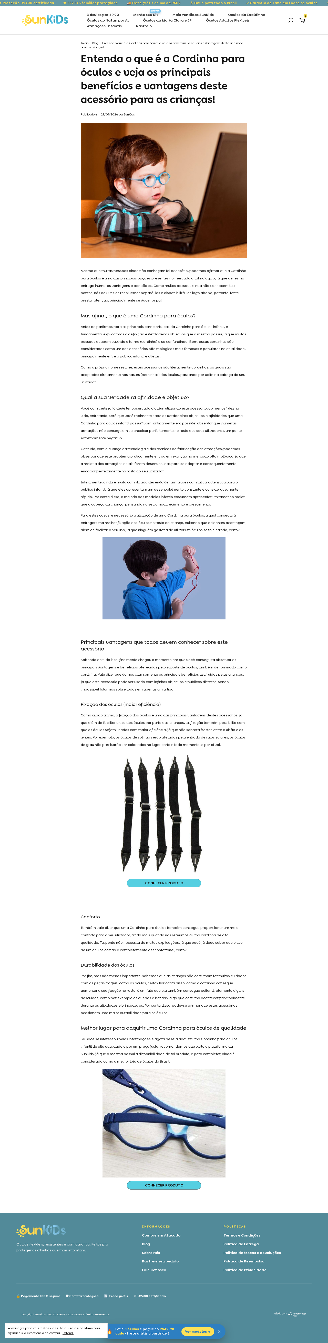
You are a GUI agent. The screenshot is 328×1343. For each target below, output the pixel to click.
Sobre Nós (151, 1252)
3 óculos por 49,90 (103, 14)
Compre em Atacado (161, 1235)
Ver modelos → (198, 1331)
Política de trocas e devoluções (252, 1252)
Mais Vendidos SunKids (193, 14)
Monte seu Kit (145, 14)
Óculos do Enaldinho (246, 14)
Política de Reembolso (243, 1261)
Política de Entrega (241, 1244)
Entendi (68, 1333)
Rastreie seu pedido (160, 1261)
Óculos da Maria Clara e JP (167, 20)
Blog (95, 43)
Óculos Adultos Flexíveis (228, 20)
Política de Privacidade (244, 1270)
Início (84, 43)
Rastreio (144, 26)
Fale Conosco (154, 1270)
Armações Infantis (104, 26)
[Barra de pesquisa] (290, 21)
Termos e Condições (241, 1235)
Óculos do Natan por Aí (108, 20)
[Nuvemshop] (290, 1315)
